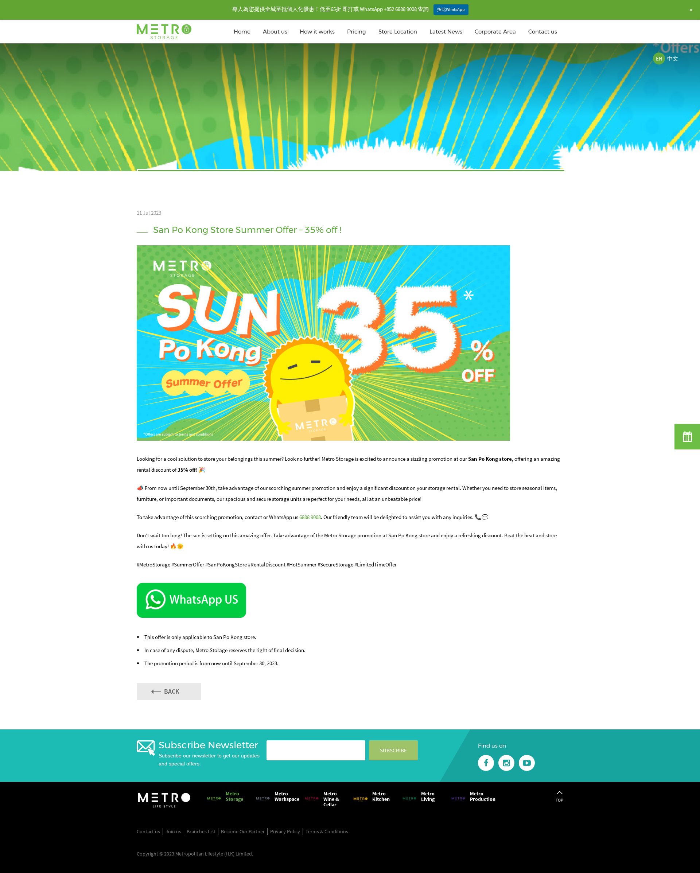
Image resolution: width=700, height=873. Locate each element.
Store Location (397, 31)
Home (242, 31)
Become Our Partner (243, 831)
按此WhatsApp (451, 9)
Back (171, 691)
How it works (317, 31)
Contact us (542, 31)
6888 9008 (310, 517)
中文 (672, 58)
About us (275, 31)
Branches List (201, 831)
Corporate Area (495, 31)
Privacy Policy (285, 831)
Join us (173, 831)
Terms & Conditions (327, 831)
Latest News (445, 31)
